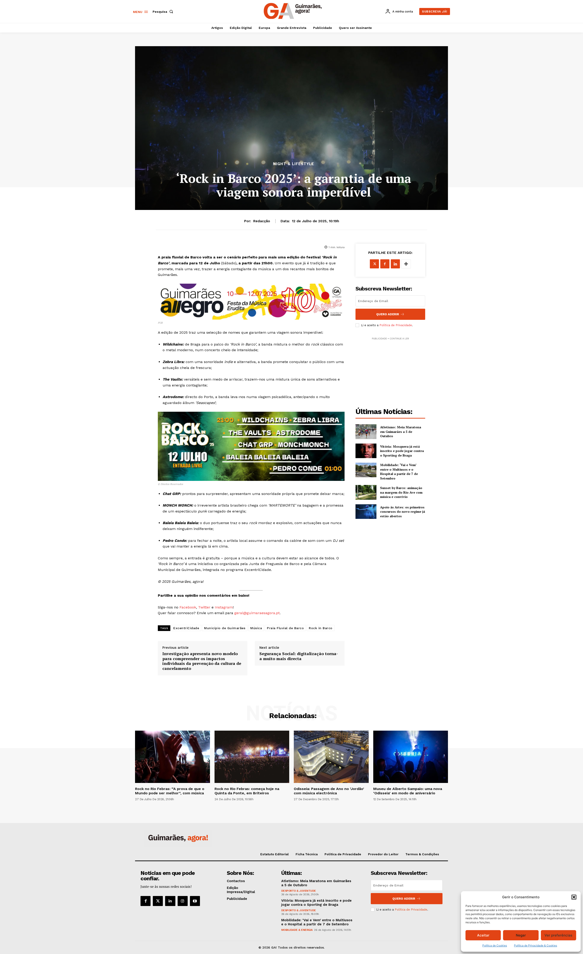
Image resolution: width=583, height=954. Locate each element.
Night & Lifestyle (293, 164)
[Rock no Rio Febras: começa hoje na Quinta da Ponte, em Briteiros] (252, 757)
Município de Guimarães (224, 628)
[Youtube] (195, 901)
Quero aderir (403, 898)
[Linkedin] (395, 263)
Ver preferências (558, 935)
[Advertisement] (390, 369)
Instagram (224, 607)
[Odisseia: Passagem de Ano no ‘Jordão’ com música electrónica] (331, 757)
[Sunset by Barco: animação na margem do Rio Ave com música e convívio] (365, 492)
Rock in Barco (320, 628)
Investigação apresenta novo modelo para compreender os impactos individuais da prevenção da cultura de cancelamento (201, 661)
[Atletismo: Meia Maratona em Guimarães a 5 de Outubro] (365, 431)
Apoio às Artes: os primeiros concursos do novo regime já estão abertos (402, 511)
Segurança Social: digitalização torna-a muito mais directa (298, 656)
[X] (374, 263)
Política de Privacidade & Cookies (535, 945)
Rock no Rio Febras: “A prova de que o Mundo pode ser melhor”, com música (169, 791)
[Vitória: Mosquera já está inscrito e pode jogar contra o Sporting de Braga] (365, 451)
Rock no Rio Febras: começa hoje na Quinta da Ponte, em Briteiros (247, 791)
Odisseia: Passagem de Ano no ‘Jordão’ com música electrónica (329, 791)
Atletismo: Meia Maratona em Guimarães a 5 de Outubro (400, 431)
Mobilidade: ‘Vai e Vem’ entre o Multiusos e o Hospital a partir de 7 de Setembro (399, 471)
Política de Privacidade (395, 325)
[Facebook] (384, 263)
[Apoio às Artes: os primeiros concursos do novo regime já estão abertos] (365, 511)
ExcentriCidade (186, 628)
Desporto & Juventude (298, 890)
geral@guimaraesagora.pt (257, 613)
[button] (574, 897)
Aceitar (483, 935)
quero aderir (387, 314)
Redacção (261, 221)
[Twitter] (158, 901)
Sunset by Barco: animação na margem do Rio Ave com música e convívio (401, 492)
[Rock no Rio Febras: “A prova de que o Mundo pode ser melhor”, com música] (172, 757)
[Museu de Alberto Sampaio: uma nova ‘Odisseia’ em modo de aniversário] (410, 757)
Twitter (204, 607)
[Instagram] (183, 901)
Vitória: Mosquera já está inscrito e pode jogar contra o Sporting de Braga (402, 450)
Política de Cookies (494, 945)
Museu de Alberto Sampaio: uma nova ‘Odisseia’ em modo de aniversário (407, 791)
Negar (521, 935)
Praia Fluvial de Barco (285, 628)
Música (256, 628)
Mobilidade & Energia (297, 929)
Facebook (187, 607)
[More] (406, 263)
